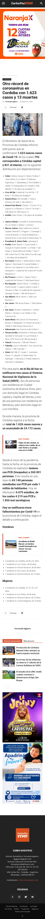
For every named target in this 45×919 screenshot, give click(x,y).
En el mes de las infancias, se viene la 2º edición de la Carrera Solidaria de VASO (28, 662)
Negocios (35, 909)
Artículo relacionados (12, 641)
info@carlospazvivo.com (28, 880)
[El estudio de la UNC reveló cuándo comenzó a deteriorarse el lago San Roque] (8, 674)
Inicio (4, 75)
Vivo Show (8, 909)
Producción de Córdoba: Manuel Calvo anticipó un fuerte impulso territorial (28, 650)
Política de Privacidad (22, 911)
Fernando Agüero (12, 102)
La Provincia (12, 75)
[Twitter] (25, 897)
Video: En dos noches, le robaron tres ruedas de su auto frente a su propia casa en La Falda (29, 446)
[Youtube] (32, 897)
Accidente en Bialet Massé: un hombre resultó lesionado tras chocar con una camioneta (27, 546)
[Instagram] (19, 897)
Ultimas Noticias (11, 906)
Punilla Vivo (25, 909)
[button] (41, 3)
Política (16, 909)
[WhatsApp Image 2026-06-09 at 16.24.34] (22, 742)
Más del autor (29, 641)
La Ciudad (33, 906)
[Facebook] (12, 897)
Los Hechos (24, 906)
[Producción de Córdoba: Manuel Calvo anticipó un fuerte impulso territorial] (8, 650)
